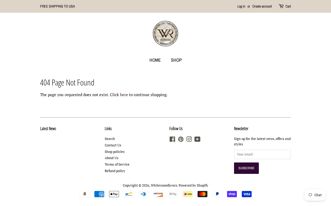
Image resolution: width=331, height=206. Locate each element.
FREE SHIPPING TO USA (57, 6)
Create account (262, 6)
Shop (176, 60)
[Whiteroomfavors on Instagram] (189, 140)
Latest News (48, 128)
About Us (111, 158)
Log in (241, 6)
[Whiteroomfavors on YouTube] (197, 140)
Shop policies (115, 152)
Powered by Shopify (193, 185)
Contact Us (113, 145)
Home (155, 60)
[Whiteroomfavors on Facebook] (172, 140)
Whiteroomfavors (164, 185)
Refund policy (115, 171)
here (124, 94)
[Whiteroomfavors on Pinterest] (181, 140)
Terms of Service (117, 164)
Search (110, 139)
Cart (288, 6)
